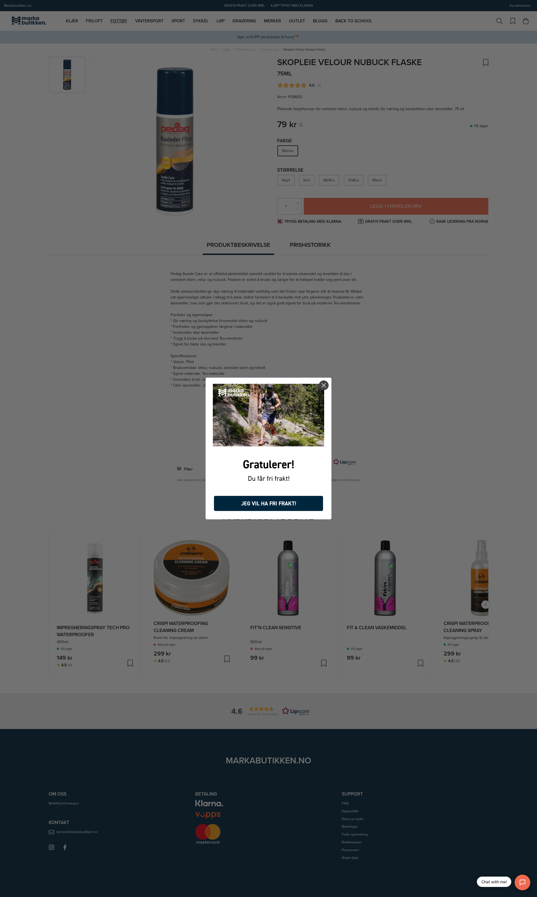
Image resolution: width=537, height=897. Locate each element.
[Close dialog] (324, 385)
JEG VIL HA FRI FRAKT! (268, 503)
